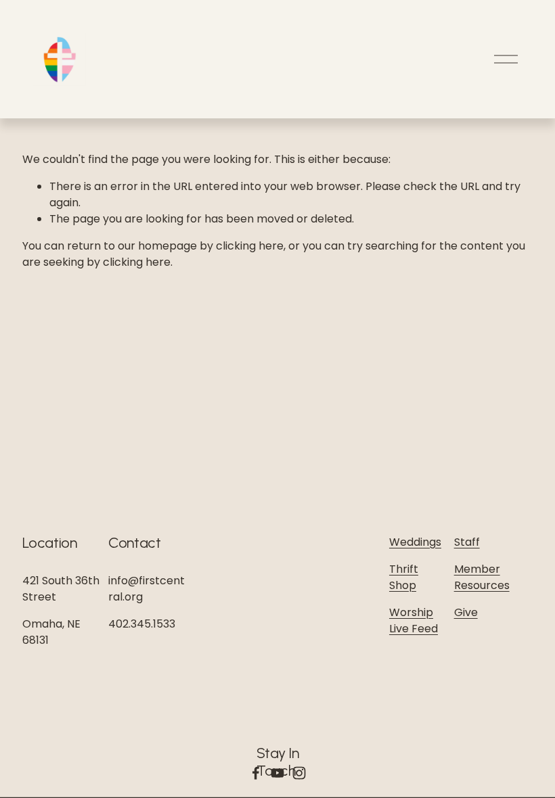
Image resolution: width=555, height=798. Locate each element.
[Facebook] (256, 773)
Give (466, 612)
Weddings (415, 542)
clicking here (250, 246)
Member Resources (482, 577)
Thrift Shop (403, 577)
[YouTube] (277, 773)
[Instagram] (299, 773)
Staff (467, 542)
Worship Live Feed (413, 620)
